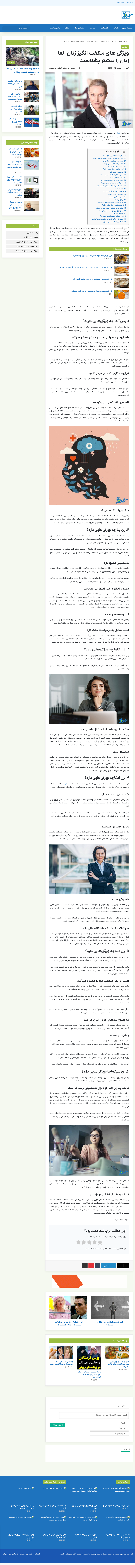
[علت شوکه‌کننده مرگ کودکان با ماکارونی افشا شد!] (115, 1524)
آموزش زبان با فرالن (30, 237)
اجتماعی (116, 28)
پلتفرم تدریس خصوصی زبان (27, 246)
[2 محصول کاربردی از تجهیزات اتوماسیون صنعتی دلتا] (31, 180)
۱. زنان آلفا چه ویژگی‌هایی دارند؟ (112, 155)
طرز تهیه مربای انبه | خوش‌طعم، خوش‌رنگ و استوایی (91, 291)
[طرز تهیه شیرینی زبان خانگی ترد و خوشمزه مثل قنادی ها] (31, 152)
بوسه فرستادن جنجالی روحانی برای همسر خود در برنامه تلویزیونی (89, 1374)
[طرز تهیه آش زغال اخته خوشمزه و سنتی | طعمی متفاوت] (115, 1495)
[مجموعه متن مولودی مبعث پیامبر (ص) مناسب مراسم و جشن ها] (31, 165)
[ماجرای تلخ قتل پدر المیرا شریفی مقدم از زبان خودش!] (31, 85)
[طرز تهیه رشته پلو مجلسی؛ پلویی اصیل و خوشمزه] (121, 259)
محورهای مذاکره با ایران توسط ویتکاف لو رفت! (15, 192)
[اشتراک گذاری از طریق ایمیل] (85, 1265)
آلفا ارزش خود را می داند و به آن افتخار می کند (108, 158)
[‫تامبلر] (97, 1265)
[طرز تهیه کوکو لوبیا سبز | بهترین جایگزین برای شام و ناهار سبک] (117, 1352)
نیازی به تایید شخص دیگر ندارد (113, 161)
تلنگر (118, 133)
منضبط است (119, 189)
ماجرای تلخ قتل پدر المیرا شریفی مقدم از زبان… (14, 84)
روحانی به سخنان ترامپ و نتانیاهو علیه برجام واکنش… (14, 205)
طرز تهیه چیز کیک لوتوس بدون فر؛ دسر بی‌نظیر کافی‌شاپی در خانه (86, 267)
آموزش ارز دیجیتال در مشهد (27, 251)
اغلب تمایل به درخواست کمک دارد (112, 180)
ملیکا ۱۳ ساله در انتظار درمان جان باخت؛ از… (15, 109)
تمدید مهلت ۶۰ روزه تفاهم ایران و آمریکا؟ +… (14, 122)
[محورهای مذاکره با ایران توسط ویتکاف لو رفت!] (31, 193)
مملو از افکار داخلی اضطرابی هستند (111, 175)
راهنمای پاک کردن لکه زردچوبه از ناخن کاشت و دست (61, 1362)
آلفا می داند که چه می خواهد (113, 164)
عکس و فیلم (55, 28)
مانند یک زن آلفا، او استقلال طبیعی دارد (110, 186)
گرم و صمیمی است (116, 178)
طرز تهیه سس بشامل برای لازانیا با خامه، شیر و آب (92, 279)
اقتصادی (104, 28)
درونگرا (67, 784)
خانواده (107, 41)
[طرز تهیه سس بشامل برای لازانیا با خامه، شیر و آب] (121, 282)
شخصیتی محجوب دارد (115, 194)
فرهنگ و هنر (79, 28)
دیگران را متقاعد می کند (115, 166)
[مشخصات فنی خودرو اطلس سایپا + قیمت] (52, 1495)
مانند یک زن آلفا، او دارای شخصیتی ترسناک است (107, 219)
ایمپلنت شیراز (32, 233)
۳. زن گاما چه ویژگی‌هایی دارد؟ (112, 183)
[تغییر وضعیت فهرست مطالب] (123, 152)
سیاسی (92, 28)
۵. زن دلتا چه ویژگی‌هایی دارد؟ (113, 205)
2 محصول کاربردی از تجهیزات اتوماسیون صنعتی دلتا (14, 180)
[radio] (100, 1243)
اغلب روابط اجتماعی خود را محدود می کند (109, 208)
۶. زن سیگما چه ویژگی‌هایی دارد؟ (112, 216)
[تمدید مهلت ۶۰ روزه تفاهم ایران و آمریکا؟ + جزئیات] (31, 122)
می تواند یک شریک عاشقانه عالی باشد (110, 202)
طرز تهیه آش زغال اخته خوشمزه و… (116, 1505)
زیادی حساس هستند (116, 197)
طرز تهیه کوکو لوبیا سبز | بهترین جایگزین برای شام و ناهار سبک (118, 1364)
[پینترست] (91, 1265)
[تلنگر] (127, 15)
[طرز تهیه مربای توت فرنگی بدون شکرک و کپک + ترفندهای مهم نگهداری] (83, 1495)
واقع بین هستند (117, 213)
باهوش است (119, 200)
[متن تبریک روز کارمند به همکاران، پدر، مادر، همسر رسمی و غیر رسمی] (31, 97)
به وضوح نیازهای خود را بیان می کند (111, 211)
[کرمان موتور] (89, 1281)
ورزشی (66, 28)
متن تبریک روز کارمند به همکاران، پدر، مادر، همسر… (15, 96)
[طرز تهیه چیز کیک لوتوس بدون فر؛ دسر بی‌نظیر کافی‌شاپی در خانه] (121, 271)
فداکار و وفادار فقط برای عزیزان (113, 222)
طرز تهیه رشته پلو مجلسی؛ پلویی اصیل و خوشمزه (92, 255)
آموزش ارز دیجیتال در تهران (27, 242)
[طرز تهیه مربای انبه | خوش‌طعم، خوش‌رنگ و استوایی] (121, 294)
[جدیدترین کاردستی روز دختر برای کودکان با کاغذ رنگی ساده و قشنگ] (19, 1524)
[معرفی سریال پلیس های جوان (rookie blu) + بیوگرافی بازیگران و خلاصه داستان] (52, 1524)
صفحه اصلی (127, 28)
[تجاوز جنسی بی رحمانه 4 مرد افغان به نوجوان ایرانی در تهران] (83, 1524)
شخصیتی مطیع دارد (116, 172)
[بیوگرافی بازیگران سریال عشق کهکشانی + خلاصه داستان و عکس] (19, 1495)
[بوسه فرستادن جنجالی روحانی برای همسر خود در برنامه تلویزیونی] (89, 1358)
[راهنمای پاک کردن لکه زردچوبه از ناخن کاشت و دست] (61, 1352)
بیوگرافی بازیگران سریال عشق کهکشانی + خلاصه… (22, 1507)
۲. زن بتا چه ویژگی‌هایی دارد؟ (113, 169)
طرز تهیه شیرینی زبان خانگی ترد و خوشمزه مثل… (15, 152)
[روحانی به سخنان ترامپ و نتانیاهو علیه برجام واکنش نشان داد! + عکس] (31, 206)
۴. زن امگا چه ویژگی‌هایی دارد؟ (113, 191)
